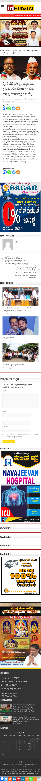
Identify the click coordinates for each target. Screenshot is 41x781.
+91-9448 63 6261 (8, 693)
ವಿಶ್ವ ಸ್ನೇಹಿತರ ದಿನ (8, 338)
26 (19, 749)
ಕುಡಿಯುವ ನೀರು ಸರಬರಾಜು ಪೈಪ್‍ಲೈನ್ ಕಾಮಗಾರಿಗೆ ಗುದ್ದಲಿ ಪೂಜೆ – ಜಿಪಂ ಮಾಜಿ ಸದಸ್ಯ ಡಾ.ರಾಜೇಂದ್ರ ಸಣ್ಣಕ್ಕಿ (16, 260)
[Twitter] (14, 108)
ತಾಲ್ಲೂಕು (8, 50)
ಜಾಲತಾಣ (5, 426)
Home (2, 50)
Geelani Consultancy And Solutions (15, 769)
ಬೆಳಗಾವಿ (34, 99)
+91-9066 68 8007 (8, 696)
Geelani (25, 767)
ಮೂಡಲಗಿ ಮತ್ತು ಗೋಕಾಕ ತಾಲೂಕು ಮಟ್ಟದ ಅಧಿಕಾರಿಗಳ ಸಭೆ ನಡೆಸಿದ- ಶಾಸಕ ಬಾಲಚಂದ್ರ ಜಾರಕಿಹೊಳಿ (26, 719)
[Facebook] (5, 108)
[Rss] (19, 762)
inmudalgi (7, 99)
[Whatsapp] (9, 108)
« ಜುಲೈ (2, 754)
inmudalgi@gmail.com (11, 688)
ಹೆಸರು (5, 411)
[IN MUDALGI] (20, 7)
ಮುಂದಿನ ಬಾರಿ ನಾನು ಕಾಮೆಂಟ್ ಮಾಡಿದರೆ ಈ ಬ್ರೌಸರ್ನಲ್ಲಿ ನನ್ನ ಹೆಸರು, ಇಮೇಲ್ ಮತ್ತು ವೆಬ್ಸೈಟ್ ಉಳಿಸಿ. (20, 435)
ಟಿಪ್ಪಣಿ (5, 390)
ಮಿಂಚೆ (5, 419)
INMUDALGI (19, 764)
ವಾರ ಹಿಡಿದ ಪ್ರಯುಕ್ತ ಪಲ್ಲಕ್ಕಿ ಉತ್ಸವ (13, 364)
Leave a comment (10, 101)
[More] (18, 108)
